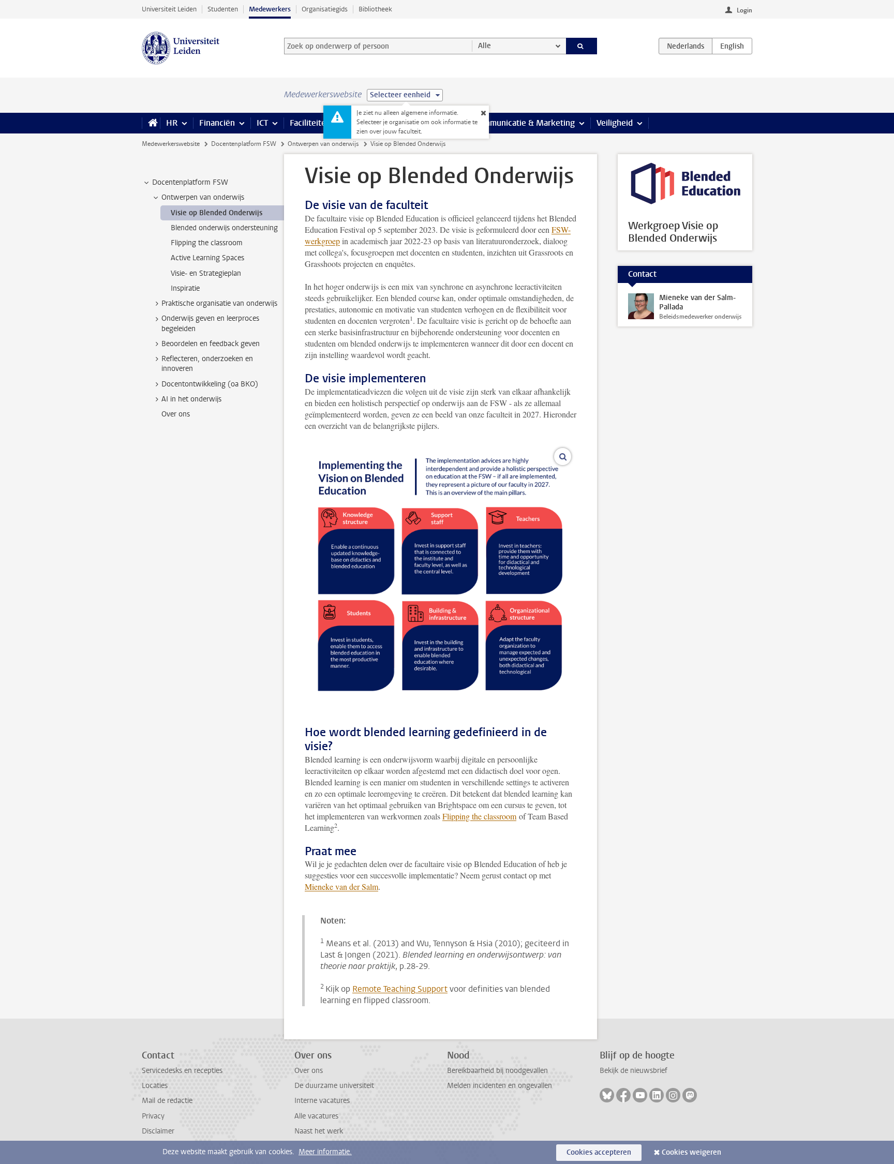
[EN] (732, 46)
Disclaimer (158, 1131)
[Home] (151, 123)
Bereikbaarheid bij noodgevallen (497, 1071)
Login (744, 10)
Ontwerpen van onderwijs (323, 144)
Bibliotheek (375, 9)
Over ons (308, 1071)
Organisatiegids (325, 9)
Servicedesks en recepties (182, 1071)
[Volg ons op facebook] (623, 1095)
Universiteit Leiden (169, 9)
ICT (262, 122)
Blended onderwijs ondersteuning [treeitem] (224, 228)
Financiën (217, 122)
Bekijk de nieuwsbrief (633, 1071)
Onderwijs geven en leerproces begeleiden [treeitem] (210, 323)
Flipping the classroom (479, 816)
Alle (484, 46)
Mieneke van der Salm (341, 886)
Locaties (155, 1086)
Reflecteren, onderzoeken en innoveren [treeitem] (207, 364)
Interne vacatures (322, 1101)
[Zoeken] (582, 46)
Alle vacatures (316, 1116)
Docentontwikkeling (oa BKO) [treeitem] (209, 384)
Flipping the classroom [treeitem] (207, 243)
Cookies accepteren (599, 1152)
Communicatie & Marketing (524, 122)
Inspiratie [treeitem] (185, 288)
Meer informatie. (325, 1152)
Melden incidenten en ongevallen (499, 1086)
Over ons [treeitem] (175, 414)
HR (171, 122)
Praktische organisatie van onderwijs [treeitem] (219, 303)
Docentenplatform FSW (243, 144)
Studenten (222, 9)
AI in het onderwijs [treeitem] (191, 399)
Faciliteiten (310, 122)
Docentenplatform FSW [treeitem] (190, 182)
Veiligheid (615, 122)
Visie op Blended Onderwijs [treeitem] (216, 213)
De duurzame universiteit (334, 1086)
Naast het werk (318, 1131)
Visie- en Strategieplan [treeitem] (206, 273)
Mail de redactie (167, 1101)
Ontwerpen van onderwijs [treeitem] (202, 197)
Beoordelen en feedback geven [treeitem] (210, 344)
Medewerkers (270, 9)
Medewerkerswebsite (171, 144)
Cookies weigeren (691, 1152)
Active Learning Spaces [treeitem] (207, 258)
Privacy (153, 1116)
